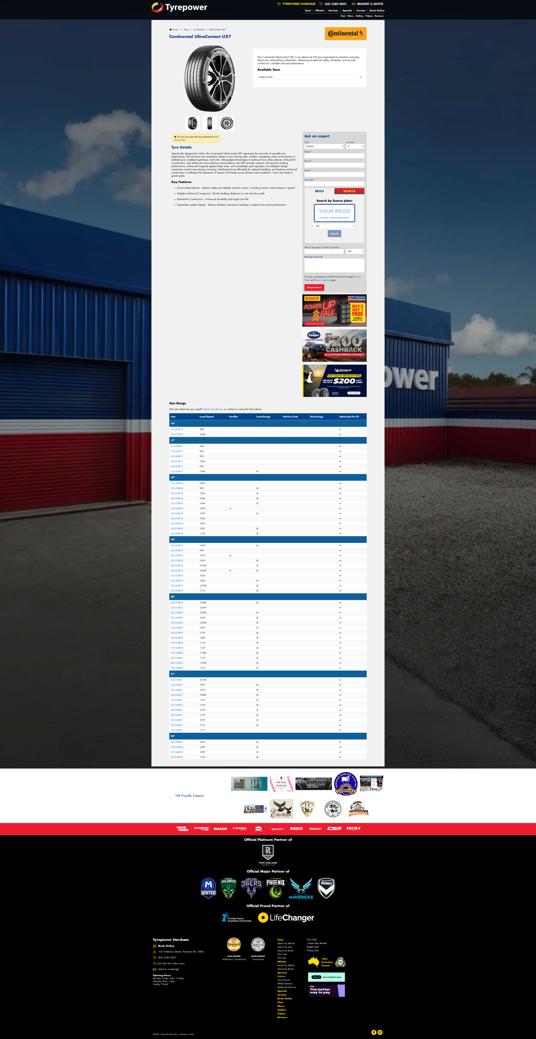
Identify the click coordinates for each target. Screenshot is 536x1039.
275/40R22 (177, 752)
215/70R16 (177, 434)
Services (333, 10)
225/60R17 (177, 456)
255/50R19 (177, 585)
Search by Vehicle (286, 943)
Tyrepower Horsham (298, 4)
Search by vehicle (212, 409)
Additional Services (286, 987)
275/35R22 (177, 747)
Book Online (377, 10)
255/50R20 (177, 627)
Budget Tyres (313, 946)
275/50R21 (177, 705)
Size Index (312, 939)
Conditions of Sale (186, 1034)
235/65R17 (177, 471)
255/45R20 (177, 622)
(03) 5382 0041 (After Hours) (171, 963)
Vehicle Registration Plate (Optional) (321, 247)
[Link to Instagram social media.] (380, 1032)
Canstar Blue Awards (317, 943)
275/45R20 (177, 647)
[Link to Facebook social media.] (374, 1032)
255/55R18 (177, 528)
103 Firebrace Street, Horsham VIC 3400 (181, 951)
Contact (360, 10)
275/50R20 (177, 652)
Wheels (319, 10)
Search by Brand (285, 950)
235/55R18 (177, 503)
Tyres (308, 10)
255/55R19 (177, 590)
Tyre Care (282, 954)
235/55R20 (177, 607)
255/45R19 (177, 580)
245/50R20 (177, 617)
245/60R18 (177, 523)
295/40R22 (177, 757)
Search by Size (284, 947)
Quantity (350, 142)
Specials (347, 10)
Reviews (379, 16)
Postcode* (309, 179)
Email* (307, 170)
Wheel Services (284, 983)
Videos (369, 16)
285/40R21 (177, 710)
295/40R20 (177, 668)
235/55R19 (177, 555)
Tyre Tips (281, 957)
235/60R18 (177, 508)
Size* (307, 142)
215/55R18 (177, 488)
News (351, 16)
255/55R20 (177, 632)
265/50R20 (177, 642)
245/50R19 (177, 565)
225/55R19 (177, 545)
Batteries (281, 976)
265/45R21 (177, 695)
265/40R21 (177, 689)
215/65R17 (177, 451)
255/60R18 (177, 533)
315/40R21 (177, 730)
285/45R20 (177, 657)
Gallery (359, 16)
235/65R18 (177, 518)
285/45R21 (177, 715)
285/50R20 (177, 663)
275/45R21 (177, 700)
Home (175, 29)
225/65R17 (177, 461)
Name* (308, 151)
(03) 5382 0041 (336, 4)
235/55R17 (177, 466)
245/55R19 (177, 575)
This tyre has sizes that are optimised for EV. (196, 138)
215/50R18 (177, 483)
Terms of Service (322, 280)
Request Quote (314, 287)
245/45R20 (177, 612)
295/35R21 (177, 720)
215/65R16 (177, 429)
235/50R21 (177, 679)
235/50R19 (177, 550)
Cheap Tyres (313, 950)
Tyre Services (283, 980)
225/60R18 (177, 498)
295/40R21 (177, 725)
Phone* (307, 161)
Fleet (343, 16)
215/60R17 (177, 446)
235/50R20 (177, 602)
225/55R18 (177, 493)
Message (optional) (313, 256)
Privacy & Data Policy (169, 1034)
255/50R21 (177, 684)
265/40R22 (177, 742)
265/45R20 (177, 637)
